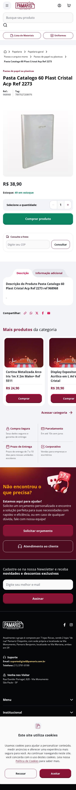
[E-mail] (48, 313)
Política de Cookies (27, 761)
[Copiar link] (25, 313)
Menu (7, 700)
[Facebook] (42, 313)
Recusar (21, 773)
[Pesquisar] (5, 25)
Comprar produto (38, 219)
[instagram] (71, 625)
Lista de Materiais (24, 35)
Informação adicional (48, 273)
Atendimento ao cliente (41, 546)
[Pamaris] (13, 624)
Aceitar (55, 773)
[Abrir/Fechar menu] (7, 5)
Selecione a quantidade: (22, 205)
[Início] (5, 52)
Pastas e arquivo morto (16, 56)
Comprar (24, 398)
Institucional (12, 712)
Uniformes (60, 35)
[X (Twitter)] (36, 313)
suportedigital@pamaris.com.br (27, 661)
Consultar (60, 244)
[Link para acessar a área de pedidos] (59, 5)
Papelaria (17, 51)
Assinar (38, 599)
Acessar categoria (54, 413)
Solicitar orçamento (38, 531)
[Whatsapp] (31, 313)
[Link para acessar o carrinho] (69, 5)
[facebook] (64, 625)
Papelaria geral (36, 51)
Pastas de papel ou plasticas (48, 56)
